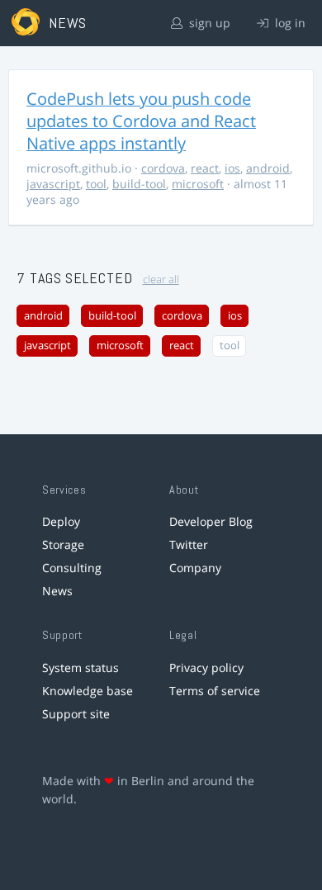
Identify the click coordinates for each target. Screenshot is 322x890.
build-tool (139, 184)
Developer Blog (211, 521)
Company (195, 567)
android (268, 168)
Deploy (61, 521)
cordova (163, 168)
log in (288, 23)
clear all (161, 279)
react (205, 168)
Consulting (72, 567)
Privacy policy (206, 667)
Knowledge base (87, 690)
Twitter (188, 544)
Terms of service (214, 690)
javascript (53, 184)
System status (80, 667)
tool (96, 184)
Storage (63, 544)
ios (232, 168)
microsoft (198, 184)
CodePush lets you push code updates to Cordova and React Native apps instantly (141, 121)
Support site (76, 714)
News (57, 591)
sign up (208, 23)
